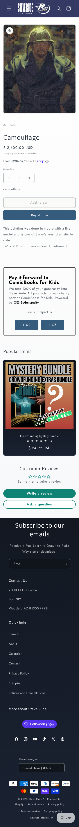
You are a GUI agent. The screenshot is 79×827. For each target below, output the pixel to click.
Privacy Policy (19, 673)
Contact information (41, 817)
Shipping (8, 153)
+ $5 (52, 324)
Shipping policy (53, 811)
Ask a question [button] (39, 504)
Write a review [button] (39, 493)
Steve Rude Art (38, 799)
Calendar (15, 653)
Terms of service (30, 811)
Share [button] (12, 125)
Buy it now (39, 215)
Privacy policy (56, 804)
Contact (14, 663)
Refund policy (36, 804)
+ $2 (27, 324)
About (13, 644)
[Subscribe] (65, 564)
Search (14, 634)
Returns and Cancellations (27, 693)
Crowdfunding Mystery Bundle (39, 436)
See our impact (38, 312)
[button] (9, 8)
